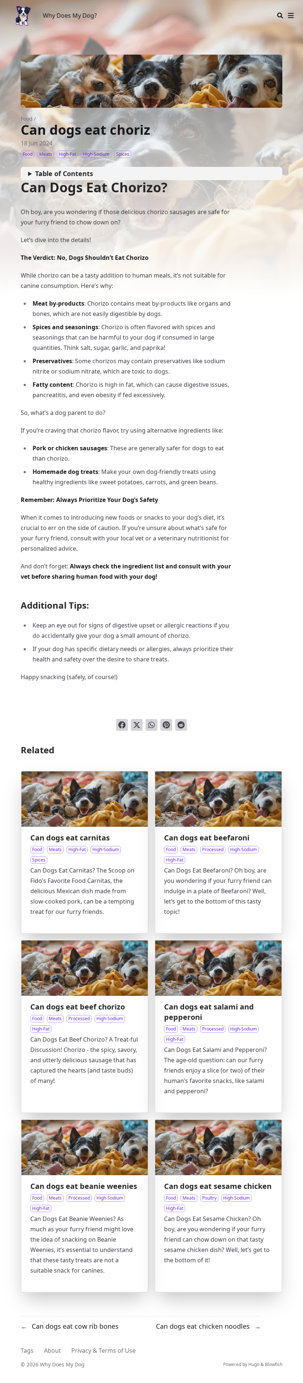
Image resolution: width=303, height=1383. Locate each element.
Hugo (253, 1364)
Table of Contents (64, 173)
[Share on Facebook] (122, 725)
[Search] (280, 15)
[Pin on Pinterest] (166, 725)
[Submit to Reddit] (181, 725)
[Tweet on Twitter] (137, 725)
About (52, 1350)
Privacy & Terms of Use (103, 1350)
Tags (27, 1350)
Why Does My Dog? (70, 15)
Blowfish (273, 1364)
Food (27, 118)
